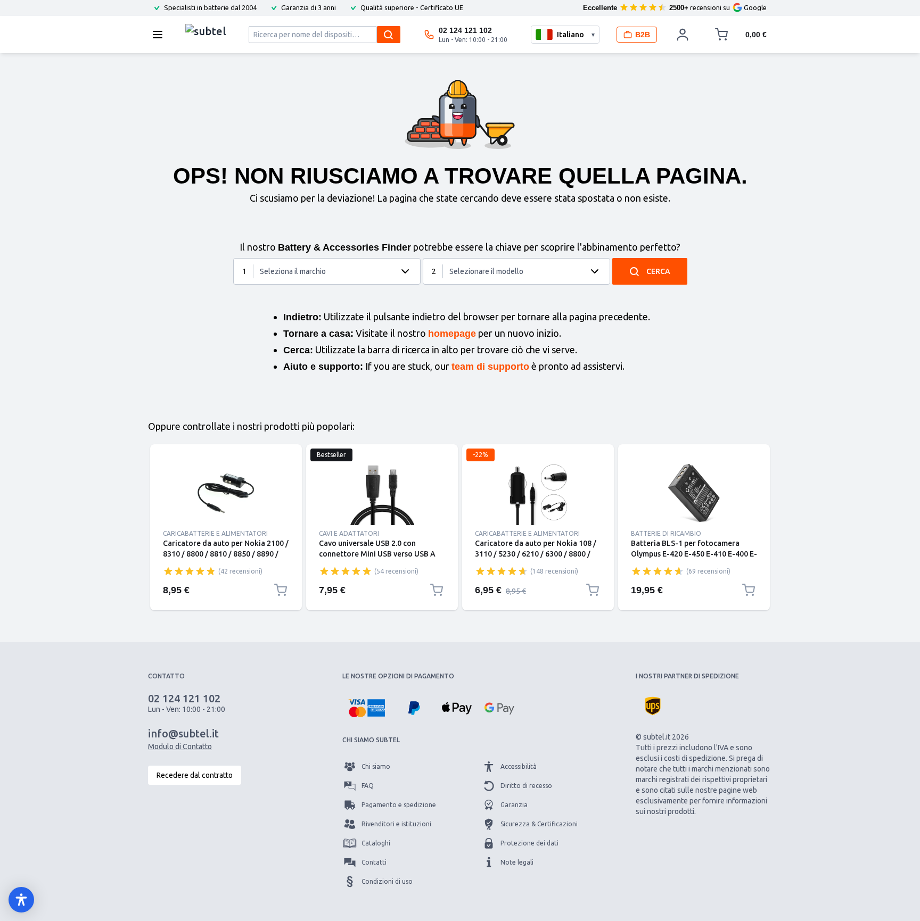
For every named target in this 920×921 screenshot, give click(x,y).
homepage (452, 333)
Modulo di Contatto (180, 746)
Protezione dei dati (529, 843)
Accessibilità (518, 766)
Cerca (658, 271)
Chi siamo (376, 766)
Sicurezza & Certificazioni (539, 823)
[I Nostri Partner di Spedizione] (653, 706)
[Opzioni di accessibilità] (21, 899)
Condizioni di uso (387, 881)
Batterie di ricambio (666, 533)
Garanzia (514, 804)
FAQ (368, 785)
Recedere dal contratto (195, 775)
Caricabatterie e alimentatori (215, 533)
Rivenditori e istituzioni (396, 823)
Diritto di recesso (526, 785)
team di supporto (490, 366)
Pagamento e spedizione (399, 804)
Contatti (374, 862)
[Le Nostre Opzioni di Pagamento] (366, 708)
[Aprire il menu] (161, 34)
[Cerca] (388, 34)
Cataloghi (376, 843)
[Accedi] (682, 34)
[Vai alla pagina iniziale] (205, 32)
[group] (189, 571)
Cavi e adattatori (349, 533)
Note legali (516, 862)
